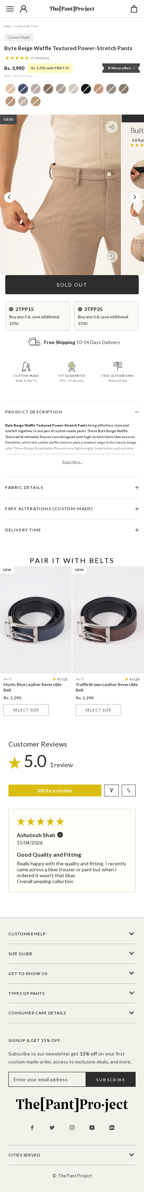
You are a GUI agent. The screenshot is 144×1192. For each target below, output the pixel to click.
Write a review (54, 790)
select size (26, 710)
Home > (8, 26)
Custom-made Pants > (27, 26)
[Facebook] (32, 1127)
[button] (18, 57)
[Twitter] (52, 1127)
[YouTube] (91, 1127)
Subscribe (110, 1079)
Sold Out (72, 285)
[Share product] (112, 127)
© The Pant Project (72, 1175)
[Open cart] (134, 9)
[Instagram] (72, 1127)
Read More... (72, 462)
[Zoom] (112, 257)
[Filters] (111, 790)
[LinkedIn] (111, 1127)
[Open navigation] (10, 9)
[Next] (135, 197)
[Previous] (9, 197)
